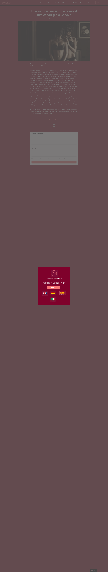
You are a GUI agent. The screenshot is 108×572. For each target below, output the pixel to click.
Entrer (53, 287)
